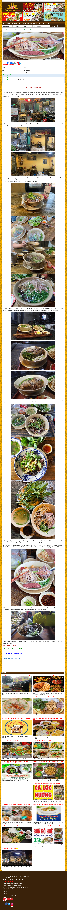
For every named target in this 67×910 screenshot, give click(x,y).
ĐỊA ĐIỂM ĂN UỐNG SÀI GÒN (12, 23)
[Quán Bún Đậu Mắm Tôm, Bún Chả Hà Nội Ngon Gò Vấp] (49, 706)
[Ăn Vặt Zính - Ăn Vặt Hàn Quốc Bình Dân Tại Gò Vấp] (49, 684)
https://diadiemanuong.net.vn (14, 883)
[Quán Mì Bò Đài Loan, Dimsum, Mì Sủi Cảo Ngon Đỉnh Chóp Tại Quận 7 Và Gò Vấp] (49, 728)
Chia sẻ (4, 62)
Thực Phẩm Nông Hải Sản (32, 23)
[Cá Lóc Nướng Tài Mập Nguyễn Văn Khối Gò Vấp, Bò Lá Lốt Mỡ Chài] (49, 793)
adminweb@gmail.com (18, 81)
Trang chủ (5, 29)
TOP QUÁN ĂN (41, 23)
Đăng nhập (61, 26)
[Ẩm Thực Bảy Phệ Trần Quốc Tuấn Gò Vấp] (49, 750)
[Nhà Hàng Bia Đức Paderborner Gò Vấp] (17, 858)
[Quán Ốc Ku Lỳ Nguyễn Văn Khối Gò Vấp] (17, 750)
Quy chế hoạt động (8, 893)
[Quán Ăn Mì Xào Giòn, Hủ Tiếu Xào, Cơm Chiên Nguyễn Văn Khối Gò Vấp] (17, 728)
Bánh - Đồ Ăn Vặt (22, 23)
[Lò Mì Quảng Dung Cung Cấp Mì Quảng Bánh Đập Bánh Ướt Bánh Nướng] (17, 814)
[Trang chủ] (4, 23)
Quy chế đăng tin (7, 891)
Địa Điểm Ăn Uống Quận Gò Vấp (13, 29)
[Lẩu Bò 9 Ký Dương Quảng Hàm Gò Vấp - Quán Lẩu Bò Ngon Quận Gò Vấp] (49, 771)
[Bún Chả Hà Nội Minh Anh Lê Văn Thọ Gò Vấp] (17, 835)
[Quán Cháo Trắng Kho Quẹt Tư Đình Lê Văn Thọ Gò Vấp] (17, 706)
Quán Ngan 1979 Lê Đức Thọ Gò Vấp (12, 668)
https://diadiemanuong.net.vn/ (11, 658)
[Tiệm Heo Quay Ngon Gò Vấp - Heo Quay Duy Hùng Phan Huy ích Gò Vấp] (17, 684)
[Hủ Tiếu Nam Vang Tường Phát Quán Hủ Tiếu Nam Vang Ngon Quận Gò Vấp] (49, 814)
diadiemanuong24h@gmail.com (13, 885)
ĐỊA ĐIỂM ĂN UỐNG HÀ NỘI (51, 23)
